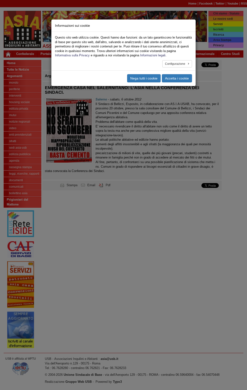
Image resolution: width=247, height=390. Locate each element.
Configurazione (175, 64)
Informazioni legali (152, 55)
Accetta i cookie (177, 78)
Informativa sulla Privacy (72, 55)
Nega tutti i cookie (144, 78)
